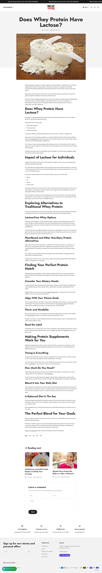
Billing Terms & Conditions (47, 551)
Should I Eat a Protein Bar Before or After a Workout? (63, 472)
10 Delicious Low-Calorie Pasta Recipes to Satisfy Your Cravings (36, 471)
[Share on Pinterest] (37, 435)
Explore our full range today (31, 430)
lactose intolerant (34, 139)
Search (43, 549)
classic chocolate (30, 315)
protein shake (32, 364)
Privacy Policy (49, 490)
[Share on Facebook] (30, 435)
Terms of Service (57, 490)
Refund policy (45, 554)
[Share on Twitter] (33, 435)
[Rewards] (9, 569)
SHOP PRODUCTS (7, 7)
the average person (49, 373)
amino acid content (62, 304)
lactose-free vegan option (52, 292)
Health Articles (45, 546)
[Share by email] (40, 435)
